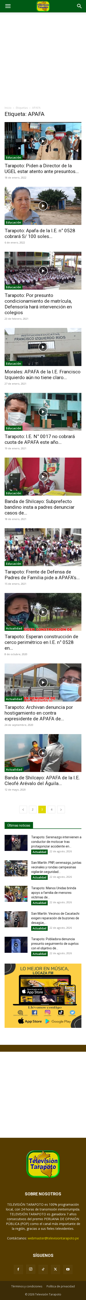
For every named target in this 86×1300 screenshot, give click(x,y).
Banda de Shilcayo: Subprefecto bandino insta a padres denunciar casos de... (40, 507)
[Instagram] (30, 1269)
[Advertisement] (43, 60)
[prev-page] (23, 809)
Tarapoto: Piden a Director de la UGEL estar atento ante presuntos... (42, 168)
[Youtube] (67, 1269)
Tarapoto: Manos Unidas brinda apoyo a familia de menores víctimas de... (53, 892)
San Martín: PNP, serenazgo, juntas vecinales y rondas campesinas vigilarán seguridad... (56, 867)
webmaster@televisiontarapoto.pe (53, 1238)
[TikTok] (43, 1269)
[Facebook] (18, 1269)
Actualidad (14, 628)
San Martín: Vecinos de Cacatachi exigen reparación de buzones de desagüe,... (55, 918)
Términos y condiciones (26, 1286)
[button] (7, 6)
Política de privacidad (61, 1286)
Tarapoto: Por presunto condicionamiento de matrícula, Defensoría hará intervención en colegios (38, 304)
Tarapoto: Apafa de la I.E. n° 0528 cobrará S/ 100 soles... (40, 233)
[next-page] (61, 809)
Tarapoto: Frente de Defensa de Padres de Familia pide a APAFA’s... (42, 574)
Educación (13, 157)
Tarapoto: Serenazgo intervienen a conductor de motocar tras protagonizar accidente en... (56, 841)
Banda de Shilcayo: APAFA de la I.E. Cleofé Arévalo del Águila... (42, 780)
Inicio (8, 108)
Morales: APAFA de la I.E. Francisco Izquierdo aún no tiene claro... (42, 374)
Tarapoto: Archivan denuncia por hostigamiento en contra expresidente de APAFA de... (39, 713)
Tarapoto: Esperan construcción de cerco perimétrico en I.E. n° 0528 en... (41, 642)
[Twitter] (55, 1269)
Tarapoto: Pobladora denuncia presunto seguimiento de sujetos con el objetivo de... (55, 943)
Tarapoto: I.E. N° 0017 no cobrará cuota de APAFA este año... (40, 439)
